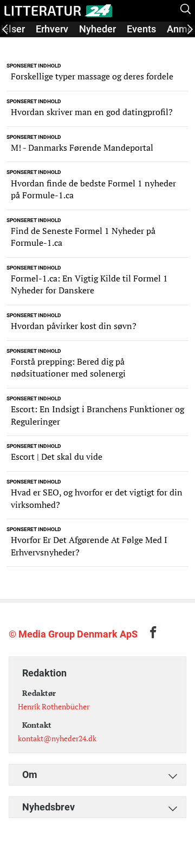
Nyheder (97, 29)
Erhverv (52, 29)
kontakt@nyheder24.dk (57, 738)
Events (141, 29)
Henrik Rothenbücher (53, 706)
